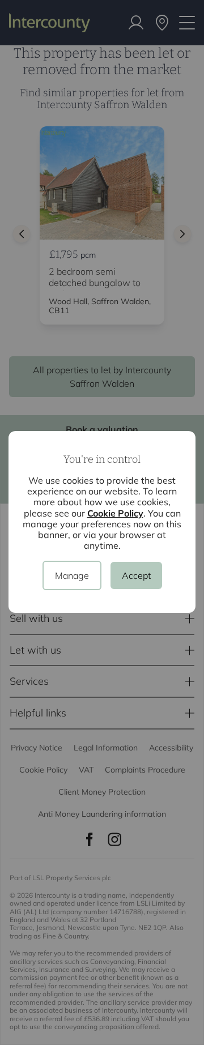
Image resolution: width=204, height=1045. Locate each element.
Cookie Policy (115, 513)
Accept (136, 575)
